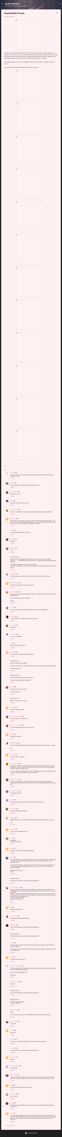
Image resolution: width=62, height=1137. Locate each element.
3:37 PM (12, 578)
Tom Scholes (13, 916)
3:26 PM (12, 712)
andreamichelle (14, 779)
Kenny (11, 857)
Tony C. (12, 607)
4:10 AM (12, 1108)
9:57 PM (12, 961)
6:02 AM (12, 647)
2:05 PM (12, 1005)
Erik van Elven (13, 1021)
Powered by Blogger (32, 1133)
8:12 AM (12, 977)
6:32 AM (12, 759)
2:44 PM (12, 514)
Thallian (12, 483)
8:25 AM (12, 1098)
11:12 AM (12, 804)
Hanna (11, 799)
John (11, 1113)
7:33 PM (12, 1121)
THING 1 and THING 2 (15, 966)
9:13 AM (12, 656)
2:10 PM (12, 682)
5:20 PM (12, 1070)
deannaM (12, 829)
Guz (11, 643)
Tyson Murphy (13, 491)
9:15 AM (12, 670)
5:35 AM (12, 1026)
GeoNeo (12, 817)
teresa (11, 530)
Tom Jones (13, 634)
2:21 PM (12, 487)
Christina (12, 616)
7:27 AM (12, 824)
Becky (11, 686)
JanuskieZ (12, 925)
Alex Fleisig (13, 518)
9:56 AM (12, 795)
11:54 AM (12, 911)
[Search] (60, 4)
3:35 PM (12, 569)
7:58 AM (12, 750)
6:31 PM (12, 786)
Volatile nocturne (14, 981)
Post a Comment (10, 1125)
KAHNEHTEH (13, 743)
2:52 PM (12, 534)
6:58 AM (12, 1089)
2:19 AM (12, 883)
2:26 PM (12, 505)
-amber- (12, 472)
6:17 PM (12, 621)
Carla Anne (13, 1094)
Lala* (11, 957)
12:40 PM (12, 813)
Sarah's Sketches (12, 3)
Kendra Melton (13, 509)
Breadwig (12, 574)
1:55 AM (12, 638)
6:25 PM (12, 629)
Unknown (12, 652)
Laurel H (12, 1039)
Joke (11, 1085)
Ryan (11, 848)
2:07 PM (12, 833)
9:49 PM (12, 853)
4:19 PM (12, 612)
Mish (11, 500)
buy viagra (12, 1048)
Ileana (11, 1103)
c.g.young (12, 625)
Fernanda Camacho (15, 887)
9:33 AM (12, 995)
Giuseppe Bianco (14, 1066)
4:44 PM (12, 902)
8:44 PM (12, 844)
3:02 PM (12, 543)
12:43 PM (12, 920)
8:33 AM (12, 952)
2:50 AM (12, 738)
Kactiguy (12, 548)
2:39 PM (12, 1017)
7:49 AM (12, 703)
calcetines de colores (15, 716)
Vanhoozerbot (13, 591)
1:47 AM (12, 986)
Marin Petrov (13, 1074)
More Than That (14, 791)
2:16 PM (12, 478)
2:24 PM (12, 775)
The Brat (12, 539)
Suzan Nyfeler (13, 1009)
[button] (57, 13)
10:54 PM (12, 938)
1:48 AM (12, 1034)
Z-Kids (12, 1030)
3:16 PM (12, 552)
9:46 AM (12, 874)
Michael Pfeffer (14, 582)
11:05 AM (12, 1052)
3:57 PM (12, 603)
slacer (11, 734)
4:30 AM (12, 929)
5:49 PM (12, 1043)
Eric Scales (13, 808)
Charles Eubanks (14, 763)
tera (11, 838)
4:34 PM (12, 720)
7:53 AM (12, 1061)
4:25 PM (12, 694)
